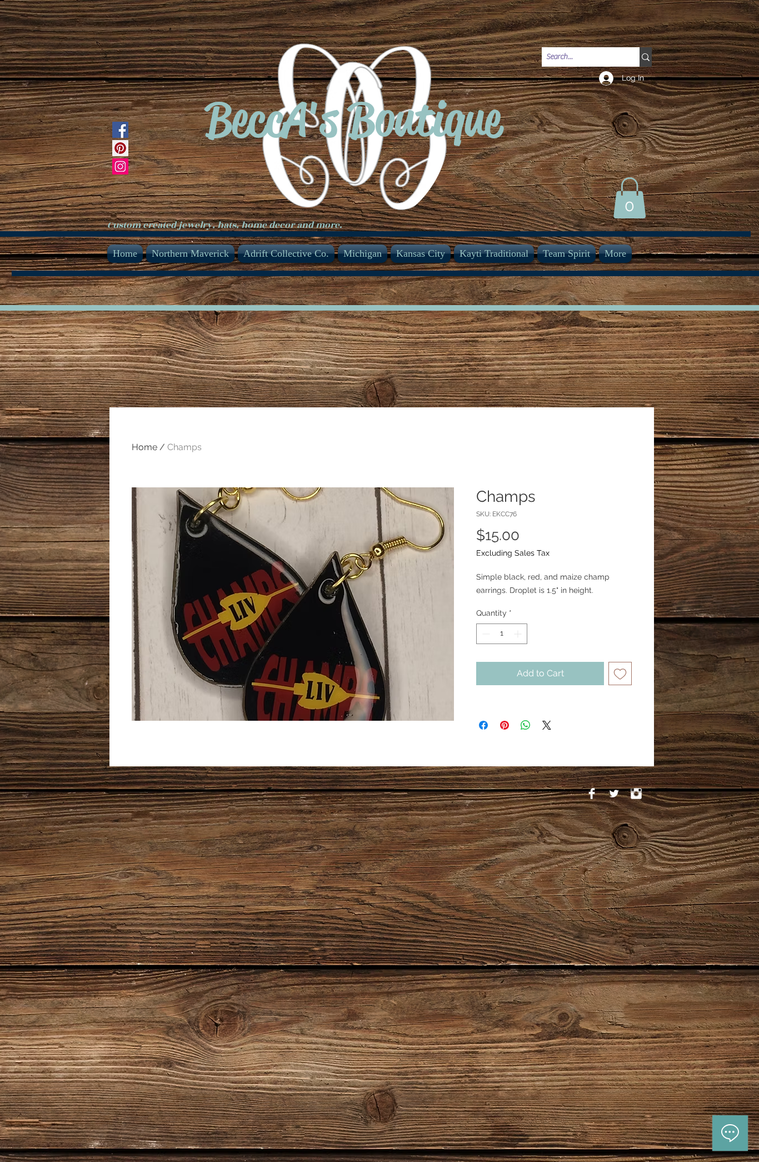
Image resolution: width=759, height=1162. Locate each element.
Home (144, 447)
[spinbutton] (502, 634)
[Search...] (646, 57)
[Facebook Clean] (591, 793)
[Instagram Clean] (636, 793)
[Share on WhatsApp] (525, 725)
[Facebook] (120, 130)
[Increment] (519, 634)
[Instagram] (120, 166)
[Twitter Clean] (614, 793)
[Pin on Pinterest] (504, 725)
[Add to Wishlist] (620, 673)
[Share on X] (546, 725)
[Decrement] (485, 634)
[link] (629, 197)
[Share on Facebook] (483, 725)
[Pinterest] (120, 148)
